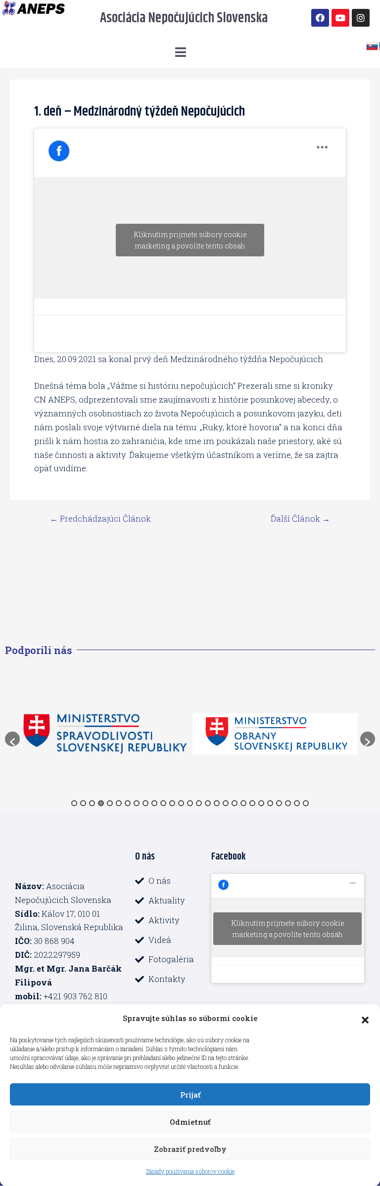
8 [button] (137, 803)
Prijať (190, 1095)
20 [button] (243, 803)
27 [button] (306, 803)
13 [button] (181, 803)
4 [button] (101, 803)
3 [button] (92, 803)
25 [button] (288, 803)
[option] (138, 734)
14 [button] (190, 803)
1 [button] (74, 803)
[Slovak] (372, 46)
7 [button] (128, 803)
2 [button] (83, 803)
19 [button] (235, 803)
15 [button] (199, 803)
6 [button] (119, 803)
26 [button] (297, 803)
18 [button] (226, 803)
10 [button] (154, 803)
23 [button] (270, 803)
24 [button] (279, 803)
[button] (365, 1018)
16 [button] (208, 803)
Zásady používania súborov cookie (190, 1171)
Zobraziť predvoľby (190, 1149)
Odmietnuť (190, 1122)
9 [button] (145, 803)
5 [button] (110, 803)
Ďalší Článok (300, 519)
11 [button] (163, 803)
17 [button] (217, 803)
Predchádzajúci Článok (100, 519)
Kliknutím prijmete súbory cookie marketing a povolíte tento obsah (190, 240)
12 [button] (172, 803)
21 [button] (252, 803)
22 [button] (261, 803)
